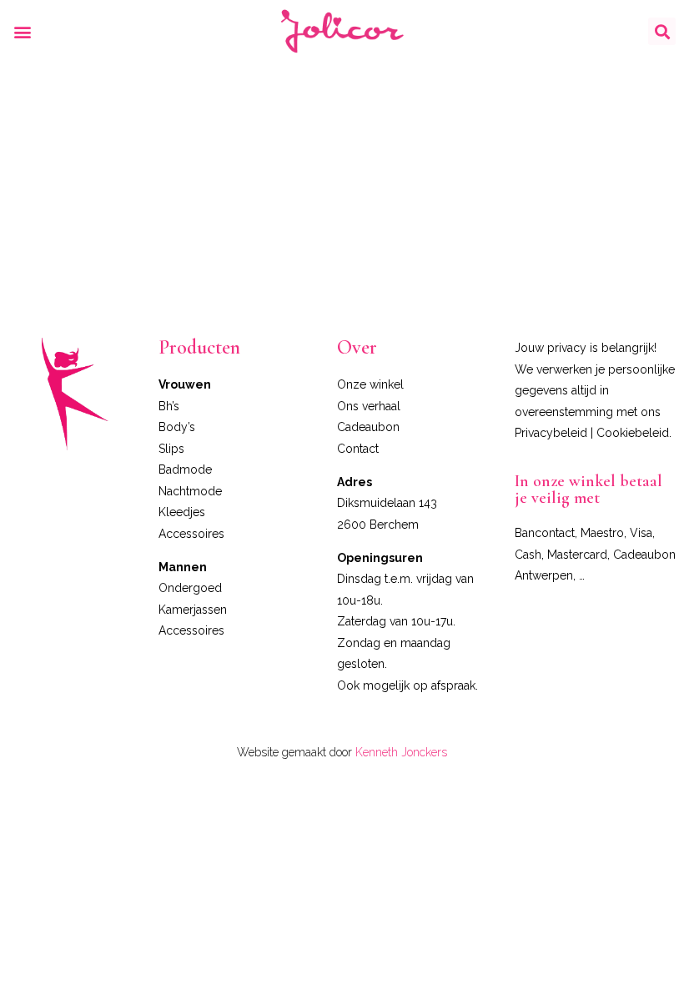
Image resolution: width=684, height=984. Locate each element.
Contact (358, 448)
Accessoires (191, 533)
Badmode (185, 469)
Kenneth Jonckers (401, 752)
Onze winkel (370, 384)
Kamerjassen (192, 609)
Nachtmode (190, 491)
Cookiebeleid (632, 432)
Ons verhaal (368, 406)
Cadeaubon (368, 427)
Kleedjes (181, 512)
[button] (22, 31)
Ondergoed (190, 588)
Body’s (176, 427)
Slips (171, 448)
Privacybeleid (551, 432)
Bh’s (168, 406)
